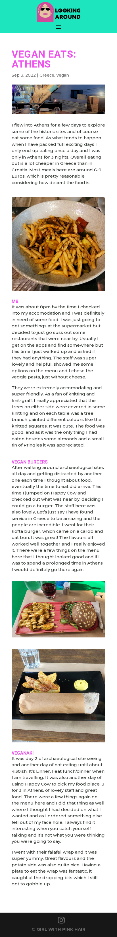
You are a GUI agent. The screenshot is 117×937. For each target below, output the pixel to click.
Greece (46, 75)
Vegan (62, 75)
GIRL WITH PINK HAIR (61, 929)
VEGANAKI (23, 753)
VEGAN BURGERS (30, 462)
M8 (15, 301)
